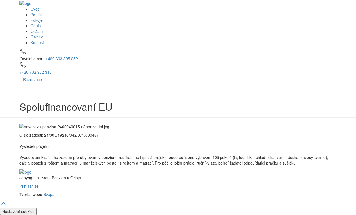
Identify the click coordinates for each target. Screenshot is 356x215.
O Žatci (37, 31)
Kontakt (37, 42)
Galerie (37, 37)
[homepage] (25, 3)
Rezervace (32, 79)
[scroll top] (3, 205)
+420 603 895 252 (62, 58)
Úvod (35, 9)
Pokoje (37, 20)
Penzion (38, 14)
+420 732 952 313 (35, 72)
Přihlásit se (29, 186)
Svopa (49, 194)
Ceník (36, 25)
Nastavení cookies (18, 211)
